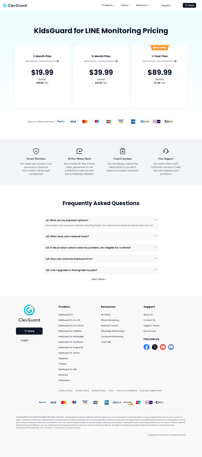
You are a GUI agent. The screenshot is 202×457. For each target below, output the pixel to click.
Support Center (152, 325)
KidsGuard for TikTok (69, 352)
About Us (148, 314)
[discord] (171, 347)
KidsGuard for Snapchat (71, 347)
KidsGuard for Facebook (71, 342)
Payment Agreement (151, 390)
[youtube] (163, 347)
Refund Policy (99, 390)
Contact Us (149, 320)
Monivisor (63, 374)
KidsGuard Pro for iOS (69, 320)
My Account (150, 331)
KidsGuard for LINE (68, 369)
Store (191, 5)
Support (166, 5)
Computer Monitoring (112, 336)
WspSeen (63, 358)
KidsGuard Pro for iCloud (71, 325)
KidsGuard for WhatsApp (71, 336)
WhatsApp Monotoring (112, 331)
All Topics (106, 314)
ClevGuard (64, 380)
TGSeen (63, 363)
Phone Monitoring (110, 320)
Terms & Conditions (126, 390)
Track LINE (106, 342)
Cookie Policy (82, 390)
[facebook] (147, 347)
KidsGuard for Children (70, 331)
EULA (111, 390)
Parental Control (109, 325)
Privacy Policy (65, 390)
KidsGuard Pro (66, 314)
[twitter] (155, 347)
